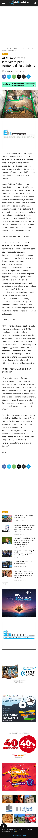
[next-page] (6, 583)
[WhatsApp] (14, 76)
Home (4, 49)
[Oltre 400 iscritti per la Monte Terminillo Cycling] (7, 518)
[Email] (19, 76)
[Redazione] (3, 71)
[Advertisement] (19, 26)
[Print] (24, 76)
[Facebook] (4, 76)
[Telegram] (28, 76)
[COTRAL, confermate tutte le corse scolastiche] (7, 564)
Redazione (10, 71)
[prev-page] (3, 583)
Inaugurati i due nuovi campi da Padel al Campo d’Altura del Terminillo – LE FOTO (24, 553)
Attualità (9, 49)
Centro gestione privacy (19, 835)
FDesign (12, 832)
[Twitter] (9, 76)
